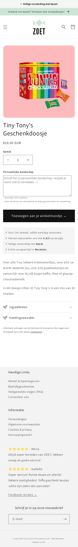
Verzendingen (17, 419)
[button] (5, 27)
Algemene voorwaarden (24, 424)
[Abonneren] (64, 519)
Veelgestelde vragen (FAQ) (25, 392)
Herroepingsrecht (20, 435)
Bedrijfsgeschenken (21, 386)
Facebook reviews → (22, 495)
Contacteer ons (18, 397)
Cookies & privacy (20, 429)
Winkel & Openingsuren (24, 381)
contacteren (36, 331)
